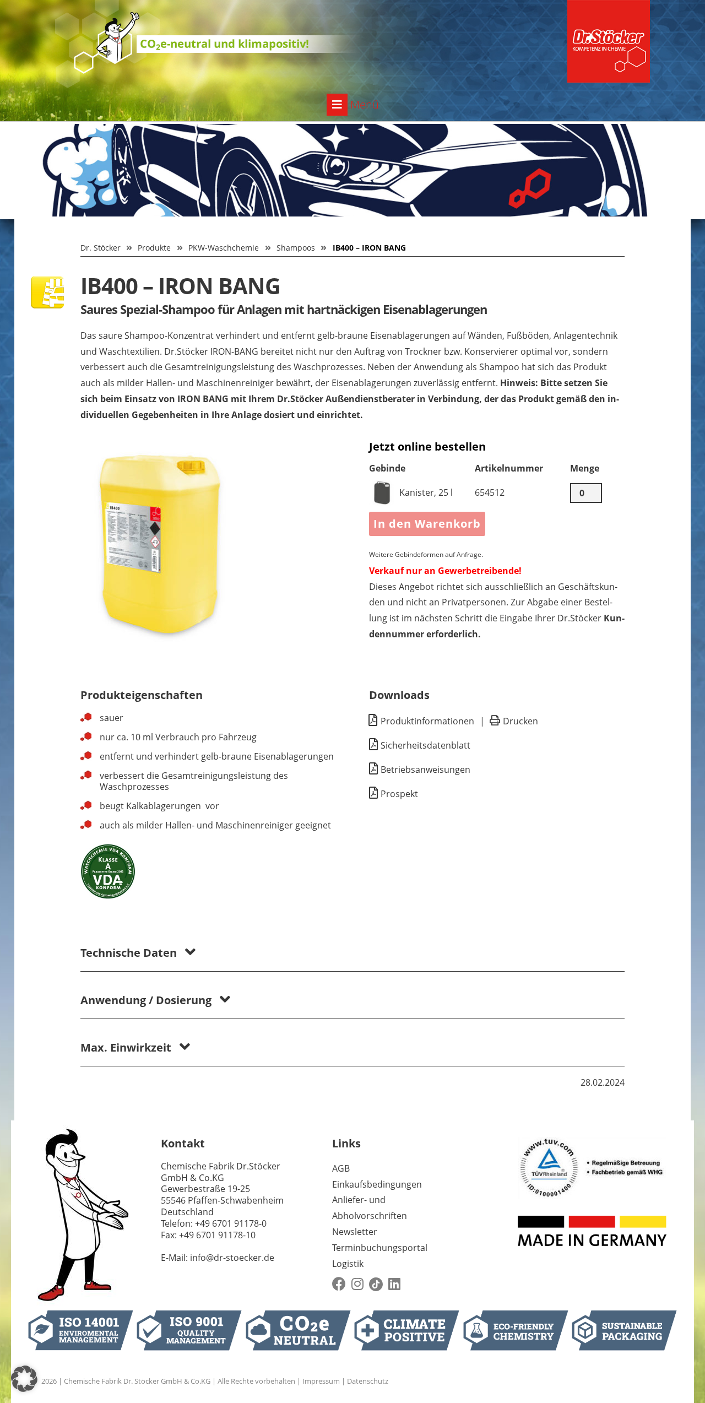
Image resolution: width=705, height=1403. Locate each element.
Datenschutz (367, 1381)
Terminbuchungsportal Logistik (379, 1256)
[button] (24, 1379)
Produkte (154, 247)
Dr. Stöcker (100, 247)
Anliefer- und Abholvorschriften (369, 1208)
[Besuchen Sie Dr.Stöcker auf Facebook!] (339, 1284)
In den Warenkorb (427, 523)
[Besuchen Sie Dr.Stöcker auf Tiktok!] (376, 1284)
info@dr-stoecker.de (232, 1258)
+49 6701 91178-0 (231, 1223)
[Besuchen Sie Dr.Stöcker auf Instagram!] (357, 1284)
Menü (363, 104)
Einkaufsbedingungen (377, 1184)
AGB (341, 1168)
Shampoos (295, 247)
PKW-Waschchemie (223, 247)
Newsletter (354, 1232)
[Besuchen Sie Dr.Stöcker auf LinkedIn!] (394, 1284)
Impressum (321, 1381)
